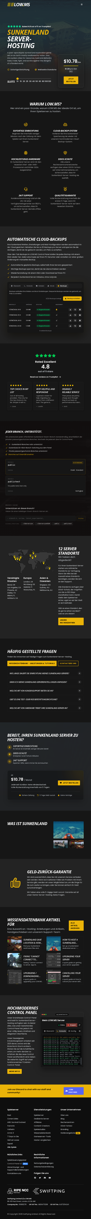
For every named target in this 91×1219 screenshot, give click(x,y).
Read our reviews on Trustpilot (44, 377)
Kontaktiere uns (68, 663)
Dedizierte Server (41, 1118)
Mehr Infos (14, 1071)
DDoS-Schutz (66, 1126)
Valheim (10, 1129)
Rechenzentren (67, 1122)
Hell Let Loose (13, 1140)
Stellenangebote (68, 1133)
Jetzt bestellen (71, 80)
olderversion (27, 523)
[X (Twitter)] (40, 1178)
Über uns (64, 1115)
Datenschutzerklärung (44, 1166)
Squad (10, 1143)
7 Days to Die (13, 1136)
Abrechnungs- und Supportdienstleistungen (18, 1168)
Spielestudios (39, 1129)
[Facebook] (35, 1178)
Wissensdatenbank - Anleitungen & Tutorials (32, 663)
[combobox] (41, 518)
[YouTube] (50, 1178)
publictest (67, 523)
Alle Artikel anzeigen (75, 926)
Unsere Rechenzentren (67, 621)
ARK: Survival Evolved (16, 1122)
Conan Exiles (12, 1118)
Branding (64, 1129)
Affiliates (38, 1122)
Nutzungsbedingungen (43, 1163)
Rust (9, 1115)
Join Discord (73, 1091)
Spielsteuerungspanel (16, 1160)
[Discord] (45, 1178)
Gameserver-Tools (42, 1136)
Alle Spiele (11, 1147)
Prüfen (81, 518)
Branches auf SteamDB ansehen (21, 454)
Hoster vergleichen (42, 1140)
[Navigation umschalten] (82, 4)
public (56, 523)
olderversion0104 (43, 523)
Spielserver (39, 1115)
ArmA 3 (10, 1133)
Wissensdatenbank (42, 1133)
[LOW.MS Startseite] (18, 4)
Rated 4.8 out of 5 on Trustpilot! (36, 26)
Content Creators (42, 1126)
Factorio (11, 1126)
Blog (62, 1118)
